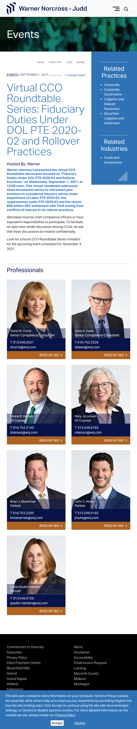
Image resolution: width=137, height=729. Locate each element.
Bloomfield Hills (18, 668)
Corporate (112, 85)
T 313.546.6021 (22, 342)
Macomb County (86, 673)
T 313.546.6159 (22, 598)
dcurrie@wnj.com (23, 347)
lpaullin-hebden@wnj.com (29, 603)
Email (41, 62)
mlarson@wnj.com (88, 432)
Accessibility (83, 657)
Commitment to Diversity (25, 647)
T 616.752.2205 (22, 513)
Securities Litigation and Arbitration (114, 118)
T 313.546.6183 (86, 428)
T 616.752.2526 (86, 342)
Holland (12, 684)
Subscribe (14, 652)
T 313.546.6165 (86, 513)
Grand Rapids (17, 679)
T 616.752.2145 (22, 428)
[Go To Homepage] (47, 8)
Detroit (12, 673)
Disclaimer (82, 652)
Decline (79, 723)
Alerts (78, 647)
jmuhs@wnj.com (87, 518)
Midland (80, 679)
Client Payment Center (24, 663)
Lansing (80, 668)
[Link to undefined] (36, 309)
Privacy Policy (65, 715)
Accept (57, 723)
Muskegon (82, 684)
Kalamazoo (15, 689)
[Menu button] (116, 8)
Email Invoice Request (90, 663)
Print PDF (55, 62)
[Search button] (126, 8)
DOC (69, 62)
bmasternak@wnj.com (26, 518)
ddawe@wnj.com (87, 347)
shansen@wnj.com (23, 432)
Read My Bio (49, 355)
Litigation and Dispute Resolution (114, 104)
